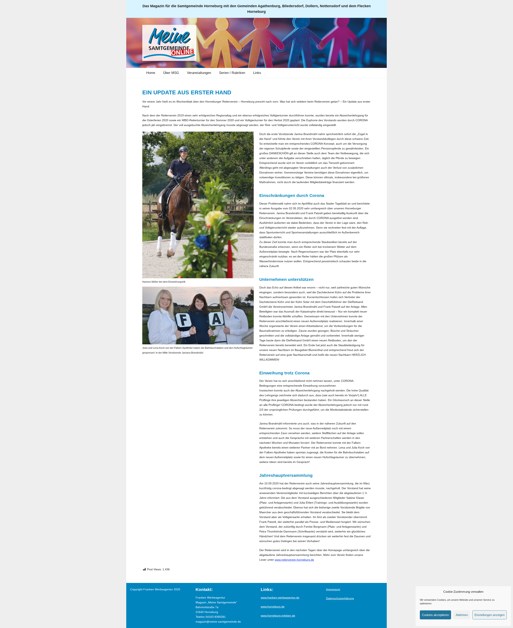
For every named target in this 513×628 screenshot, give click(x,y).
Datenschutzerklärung (340, 598)
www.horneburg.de (273, 606)
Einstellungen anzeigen (490, 615)
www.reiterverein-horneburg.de (294, 559)
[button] (182, 73)
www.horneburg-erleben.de (278, 615)
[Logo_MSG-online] (169, 43)
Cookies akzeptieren (435, 615)
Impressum (333, 589)
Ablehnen (462, 615)
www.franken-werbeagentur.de (280, 597)
